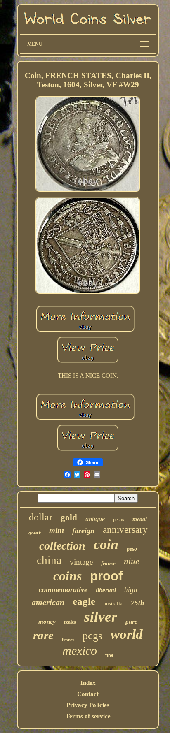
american (48, 602)
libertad (106, 590)
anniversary (125, 529)
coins (67, 575)
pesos (118, 519)
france (108, 563)
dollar (40, 517)
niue (131, 560)
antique (95, 518)
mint (56, 530)
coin (106, 544)
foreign (83, 531)
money (47, 621)
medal (139, 519)
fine (109, 655)
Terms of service (88, 716)
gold (69, 517)
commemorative (63, 589)
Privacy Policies (87, 705)
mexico (79, 650)
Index (88, 683)
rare (43, 635)
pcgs (92, 636)
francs (68, 639)
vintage (81, 562)
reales (70, 622)
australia (113, 604)
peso (132, 549)
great (34, 533)
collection (62, 545)
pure (131, 621)
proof (106, 576)
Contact (88, 694)
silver (100, 617)
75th (137, 603)
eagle (84, 601)
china (49, 560)
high (130, 590)
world (127, 634)
